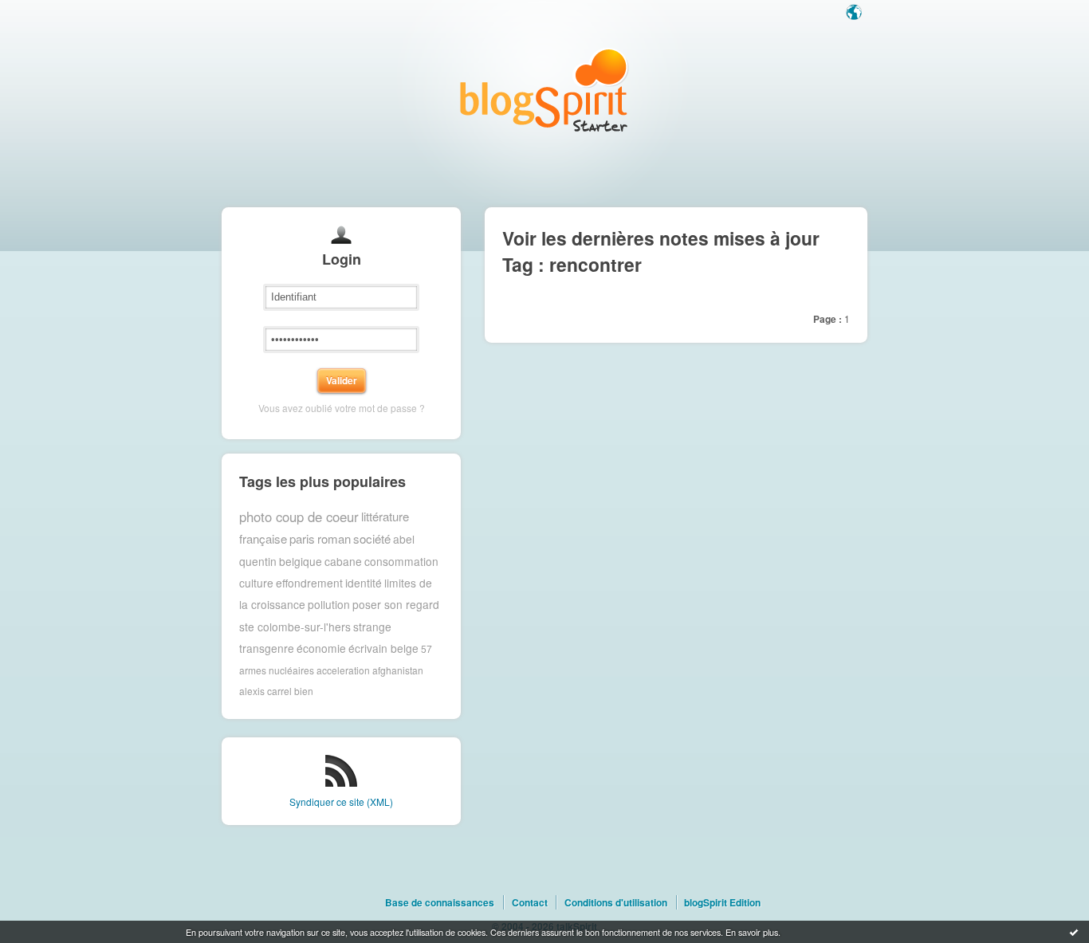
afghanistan (397, 670)
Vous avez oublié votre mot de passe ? (341, 408)
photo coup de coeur (299, 516)
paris (302, 538)
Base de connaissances (439, 902)
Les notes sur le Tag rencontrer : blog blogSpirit (544, 90)
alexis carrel (265, 690)
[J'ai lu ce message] (1073, 931)
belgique (300, 561)
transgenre (266, 648)
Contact (530, 902)
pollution (329, 604)
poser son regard (395, 604)
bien (303, 690)
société (372, 538)
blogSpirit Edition (722, 902)
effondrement (309, 583)
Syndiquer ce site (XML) (341, 801)
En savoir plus (751, 931)
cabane (343, 561)
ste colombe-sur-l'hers (295, 627)
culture (256, 583)
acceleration (343, 670)
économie (321, 648)
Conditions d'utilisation (615, 902)
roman (334, 538)
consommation (401, 561)
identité (363, 583)
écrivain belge (383, 648)
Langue (855, 13)
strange (372, 627)
